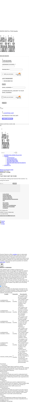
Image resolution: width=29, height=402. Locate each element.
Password (6, 69)
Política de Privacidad (9, 206)
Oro (8, 164)
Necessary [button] (3, 285)
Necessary (4, 286)
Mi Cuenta (5, 202)
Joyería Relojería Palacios (13, 155)
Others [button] (2, 395)
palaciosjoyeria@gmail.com (7, 215)
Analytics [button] (2, 379)
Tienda (6, 156)
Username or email (9, 64)
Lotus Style (10, 157)
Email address (7, 87)
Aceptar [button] (8, 262)
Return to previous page (6, 169)
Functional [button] (3, 364)
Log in (4, 84)
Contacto (7, 165)
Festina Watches (12, 160)
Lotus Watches (12, 159)
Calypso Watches (12, 161)
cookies (15, 254)
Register (4, 102)
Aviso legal (6, 204)
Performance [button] (3, 371)
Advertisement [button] (4, 387)
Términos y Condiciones (9, 205)
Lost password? (7, 78)
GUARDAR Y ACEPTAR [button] (6, 401)
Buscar (14, 183)
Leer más (2, 262)
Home (1, 171)
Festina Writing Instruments (16, 162)
